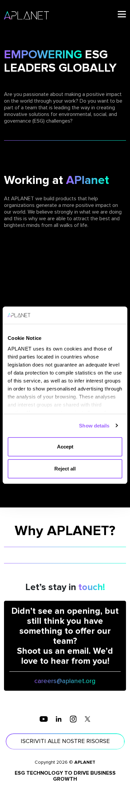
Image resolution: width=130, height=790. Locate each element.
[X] (87, 719)
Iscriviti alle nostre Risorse (65, 741)
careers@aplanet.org (65, 681)
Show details (94, 425)
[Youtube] (44, 719)
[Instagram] (73, 719)
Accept (65, 446)
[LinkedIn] (59, 719)
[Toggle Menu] (122, 14)
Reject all (65, 468)
